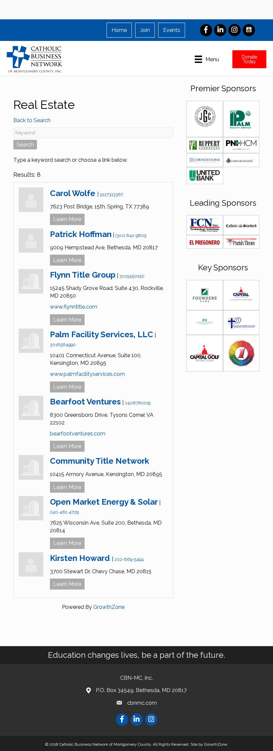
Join (145, 30)
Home (119, 30)
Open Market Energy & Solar (104, 502)
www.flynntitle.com (73, 307)
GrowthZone (109, 607)
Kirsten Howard (81, 558)
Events (171, 30)
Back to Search (32, 120)
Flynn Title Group (83, 275)
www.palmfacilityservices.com (87, 374)
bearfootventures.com (77, 433)
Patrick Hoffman (81, 234)
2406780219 (137, 402)
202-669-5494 (129, 559)
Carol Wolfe (73, 193)
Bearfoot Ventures (85, 401)
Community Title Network (99, 461)
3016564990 (63, 344)
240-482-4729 (64, 512)
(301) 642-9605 (131, 235)
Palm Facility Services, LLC (101, 334)
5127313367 (111, 194)
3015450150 (132, 276)
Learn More (67, 219)
